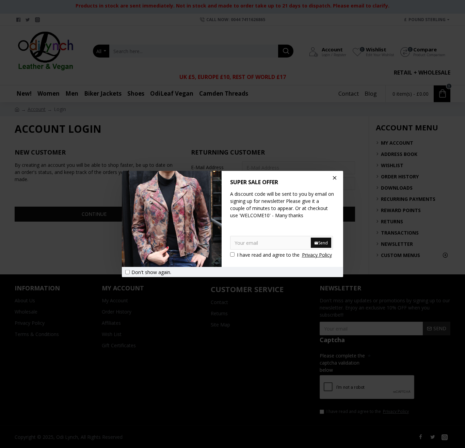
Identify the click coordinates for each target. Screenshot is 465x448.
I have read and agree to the (284, 255)
